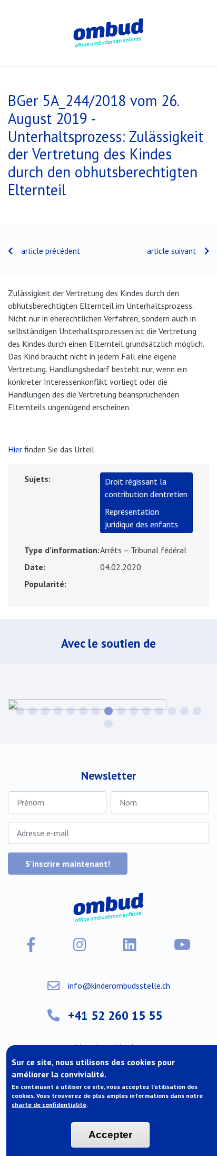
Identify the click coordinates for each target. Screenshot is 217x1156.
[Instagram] (79, 944)
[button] (20, 711)
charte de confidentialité (49, 1104)
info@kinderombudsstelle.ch (119, 985)
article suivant (171, 251)
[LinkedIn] (129, 944)
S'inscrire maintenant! (67, 863)
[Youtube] (182, 944)
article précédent (50, 251)
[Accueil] (109, 33)
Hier (15, 449)
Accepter (110, 1134)
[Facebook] (31, 944)
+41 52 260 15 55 (115, 1015)
